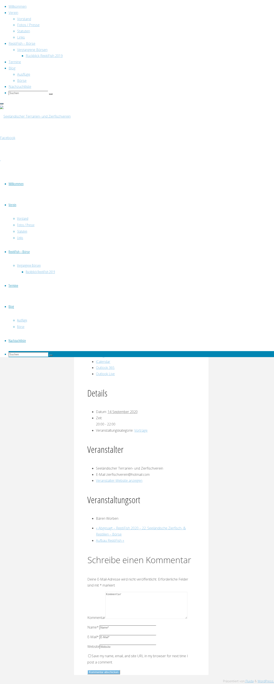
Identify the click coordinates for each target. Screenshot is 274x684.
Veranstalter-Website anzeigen (119, 480)
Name (93, 627)
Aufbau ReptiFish (110, 540)
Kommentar (96, 617)
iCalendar (103, 361)
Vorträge (140, 430)
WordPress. (266, 681)
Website (93, 646)
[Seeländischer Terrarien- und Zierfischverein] (35, 116)
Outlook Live (105, 373)
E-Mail (93, 637)
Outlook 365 (105, 367)
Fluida (249, 681)
